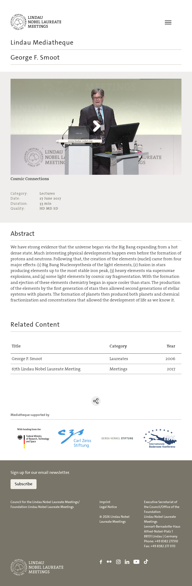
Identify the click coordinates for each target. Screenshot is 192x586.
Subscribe (23, 484)
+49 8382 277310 (166, 541)
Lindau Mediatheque (42, 42)
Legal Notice (108, 507)
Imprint (105, 502)
